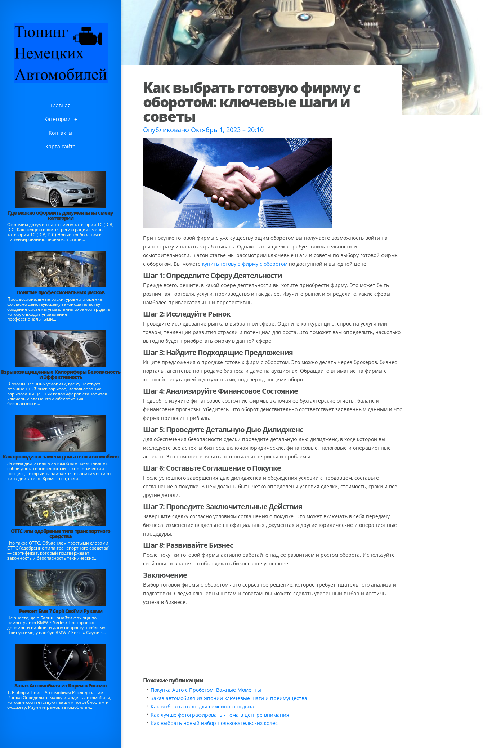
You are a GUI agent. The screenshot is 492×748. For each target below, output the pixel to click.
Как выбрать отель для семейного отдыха (202, 706)
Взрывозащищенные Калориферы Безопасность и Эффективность (60, 374)
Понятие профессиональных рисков (60, 292)
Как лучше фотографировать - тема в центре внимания (220, 714)
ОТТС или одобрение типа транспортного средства (60, 533)
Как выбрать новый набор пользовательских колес (214, 723)
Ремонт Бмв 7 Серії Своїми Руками (60, 611)
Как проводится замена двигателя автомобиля (61, 456)
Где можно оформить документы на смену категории (60, 215)
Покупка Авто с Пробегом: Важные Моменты (206, 689)
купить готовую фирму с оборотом (244, 263)
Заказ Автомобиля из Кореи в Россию (60, 685)
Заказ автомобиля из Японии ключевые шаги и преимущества (229, 698)
